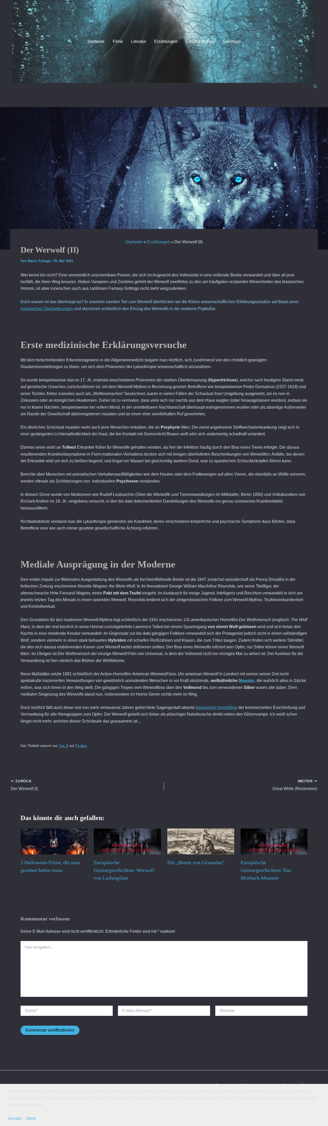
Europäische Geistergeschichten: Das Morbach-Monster (266, 870)
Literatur (138, 41)
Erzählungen (166, 41)
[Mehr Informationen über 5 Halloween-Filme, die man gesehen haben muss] (53, 841)
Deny (31, 1118)
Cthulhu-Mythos (200, 41)
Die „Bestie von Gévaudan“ (196, 862)
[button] (315, 86)
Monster (246, 680)
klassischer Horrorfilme (216, 707)
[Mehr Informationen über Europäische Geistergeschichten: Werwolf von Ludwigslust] (127, 841)
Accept (14, 1118)
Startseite (96, 41)
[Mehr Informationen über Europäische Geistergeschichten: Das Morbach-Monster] (274, 841)
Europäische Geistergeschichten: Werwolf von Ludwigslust (124, 870)
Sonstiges (232, 41)
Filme (118, 41)
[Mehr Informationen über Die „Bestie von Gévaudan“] (200, 841)
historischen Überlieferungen (46, 308)
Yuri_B (63, 746)
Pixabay (81, 746)
